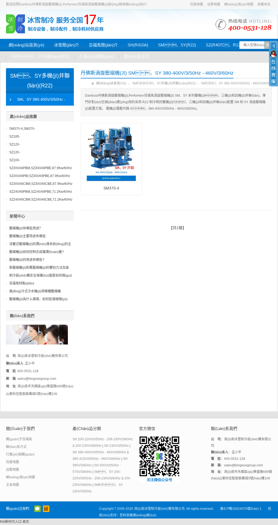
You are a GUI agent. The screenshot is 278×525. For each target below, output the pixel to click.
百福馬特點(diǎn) (21, 283)
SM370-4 (111, 188)
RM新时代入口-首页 (14, 522)
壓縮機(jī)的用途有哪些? (26, 260)
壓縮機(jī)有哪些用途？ (25, 228)
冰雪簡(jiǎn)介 (66, 45)
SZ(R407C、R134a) (226, 45)
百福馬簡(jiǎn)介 (103, 45)
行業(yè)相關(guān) (97, 56)
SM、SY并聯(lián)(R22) (40, 56)
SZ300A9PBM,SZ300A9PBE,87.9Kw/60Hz (40, 168)
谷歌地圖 (213, 4)
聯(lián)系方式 (136, 56)
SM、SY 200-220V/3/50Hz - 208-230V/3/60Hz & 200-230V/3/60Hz (101, 478)
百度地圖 (196, 4)
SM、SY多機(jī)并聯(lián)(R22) (40, 80)
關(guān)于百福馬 (19, 439)
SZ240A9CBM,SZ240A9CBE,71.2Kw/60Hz (40, 199)
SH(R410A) (138, 45)
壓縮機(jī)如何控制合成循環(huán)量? (36, 252)
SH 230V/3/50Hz (116, 446)
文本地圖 (12, 485)
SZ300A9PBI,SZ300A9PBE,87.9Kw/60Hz (39, 176)
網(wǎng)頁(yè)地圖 (238, 4)
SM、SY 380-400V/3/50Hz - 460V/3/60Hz (35, 101)
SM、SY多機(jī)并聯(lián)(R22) (164, 83)
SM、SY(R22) (177, 45)
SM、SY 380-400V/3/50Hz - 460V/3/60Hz (236, 83)
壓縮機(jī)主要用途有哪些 (27, 236)
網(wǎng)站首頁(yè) (26, 45)
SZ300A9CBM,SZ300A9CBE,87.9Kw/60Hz (40, 184)
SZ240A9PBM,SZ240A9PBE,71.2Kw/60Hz (40, 192)
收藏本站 (263, 4)
